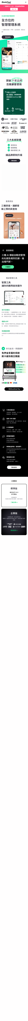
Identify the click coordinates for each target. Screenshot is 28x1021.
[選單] (25, 2)
